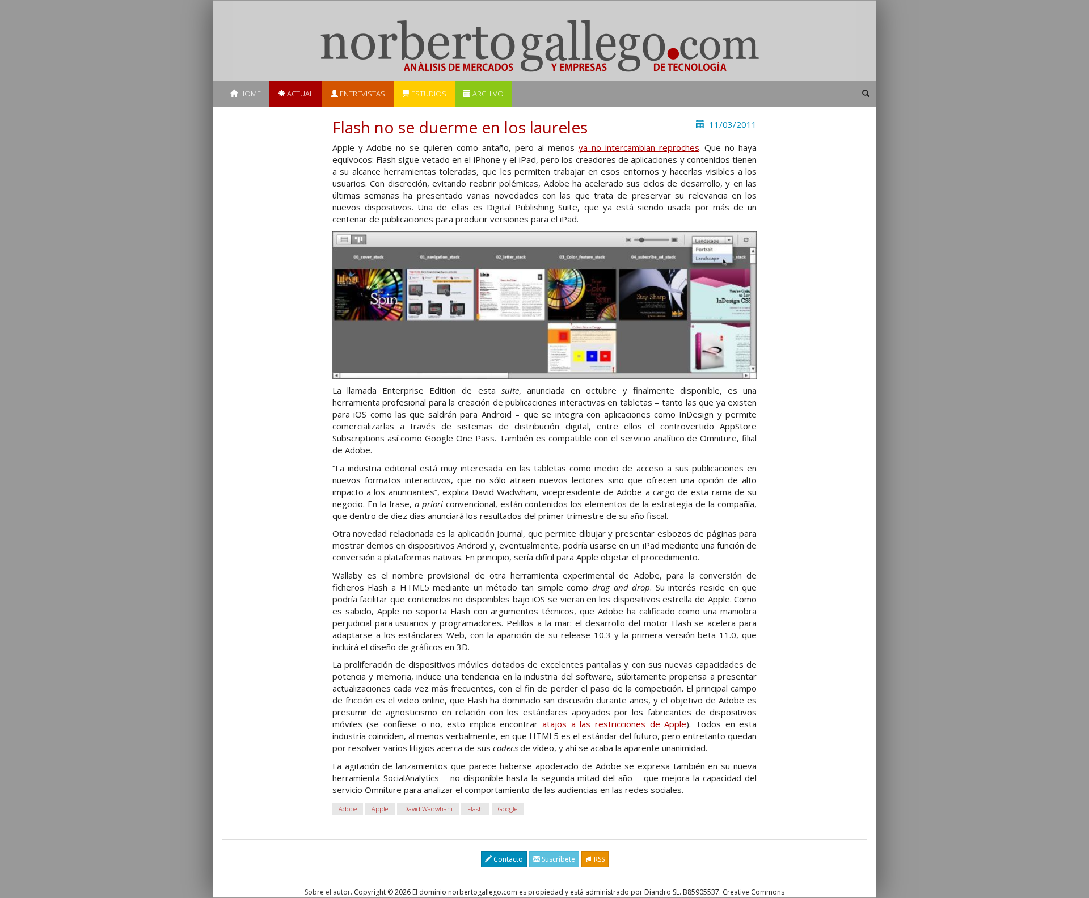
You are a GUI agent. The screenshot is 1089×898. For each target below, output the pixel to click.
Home (249, 93)
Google (507, 808)
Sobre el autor (328, 892)
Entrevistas (361, 93)
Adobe (348, 808)
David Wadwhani (428, 808)
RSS (598, 859)
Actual (299, 93)
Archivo (487, 93)
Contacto (507, 859)
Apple (380, 808)
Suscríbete (557, 859)
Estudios (428, 93)
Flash (475, 808)
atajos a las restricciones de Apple (612, 724)
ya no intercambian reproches (639, 147)
